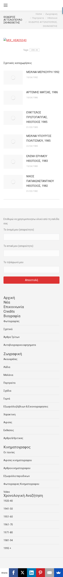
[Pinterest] (40, 572)
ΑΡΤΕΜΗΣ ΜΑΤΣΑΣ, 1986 (42, 92)
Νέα (7, 302)
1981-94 (34, 50)
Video (7, 491)
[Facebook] (13, 572)
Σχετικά (8, 329)
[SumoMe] (58, 572)
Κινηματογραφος (17, 447)
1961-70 (8, 524)
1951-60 (8, 516)
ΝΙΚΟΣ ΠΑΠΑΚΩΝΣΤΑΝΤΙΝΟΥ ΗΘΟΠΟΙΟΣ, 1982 (40, 181)
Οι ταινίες (9, 452)
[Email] (49, 572)
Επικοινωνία (14, 307)
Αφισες (8, 422)
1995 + (7, 548)
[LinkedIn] (31, 572)
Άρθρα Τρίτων (12, 337)
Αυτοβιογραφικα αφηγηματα (20, 345)
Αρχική (9, 298)
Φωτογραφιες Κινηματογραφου (21, 484)
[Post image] (13, 78)
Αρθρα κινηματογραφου (17, 468)
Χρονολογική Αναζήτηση (23, 495)
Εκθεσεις (9, 430)
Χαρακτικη (10, 414)
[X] (22, 572)
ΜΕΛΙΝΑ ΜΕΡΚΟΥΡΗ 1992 (42, 72)
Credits (9, 311)
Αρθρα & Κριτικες (13, 438)
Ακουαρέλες (11, 359)
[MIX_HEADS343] (15, 40)
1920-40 (8, 500)
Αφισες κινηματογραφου (18, 460)
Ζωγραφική (13, 354)
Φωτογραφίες (12, 321)
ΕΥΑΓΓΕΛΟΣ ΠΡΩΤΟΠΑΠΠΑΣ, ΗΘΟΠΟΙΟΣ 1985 (36, 117)
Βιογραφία (12, 316)
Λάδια (7, 367)
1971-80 (8, 532)
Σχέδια (7, 390)
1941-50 (8, 508)
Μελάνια (8, 375)
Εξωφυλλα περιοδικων (17, 476)
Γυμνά (7, 398)
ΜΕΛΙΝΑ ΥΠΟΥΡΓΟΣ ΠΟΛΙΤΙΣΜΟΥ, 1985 (38, 138)
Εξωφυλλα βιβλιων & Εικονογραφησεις (26, 406)
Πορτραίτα (9, 382)
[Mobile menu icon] (6, 5)
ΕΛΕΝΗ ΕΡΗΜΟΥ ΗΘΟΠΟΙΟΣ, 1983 (37, 158)
